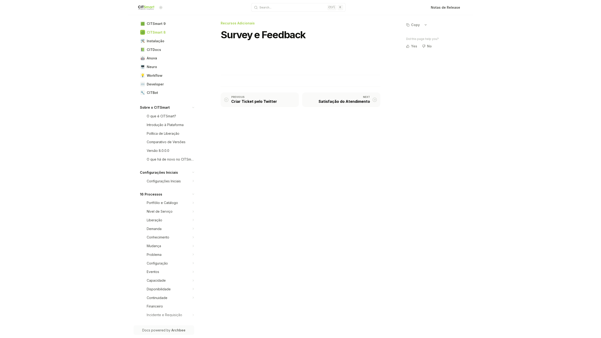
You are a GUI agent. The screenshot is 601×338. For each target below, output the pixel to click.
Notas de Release (445, 7)
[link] (167, 23)
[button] (193, 107)
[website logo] (146, 7)
